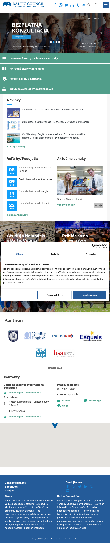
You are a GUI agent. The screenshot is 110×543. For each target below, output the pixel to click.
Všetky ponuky (66, 204)
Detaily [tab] (55, 254)
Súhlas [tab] (19, 254)
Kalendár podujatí (17, 215)
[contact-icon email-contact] (83, 5)
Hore (98, 535)
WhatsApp (95, 400)
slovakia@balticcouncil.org (25, 392)
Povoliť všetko (90, 295)
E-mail (66, 400)
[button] (8, 33)
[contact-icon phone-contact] (77, 5)
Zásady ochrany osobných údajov (15, 486)
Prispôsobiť (53, 295)
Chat (65, 405)
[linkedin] (72, 5)
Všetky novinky (16, 146)
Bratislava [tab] (55, 367)
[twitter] (66, 5)
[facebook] (54, 4)
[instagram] (60, 5)
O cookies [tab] (91, 254)
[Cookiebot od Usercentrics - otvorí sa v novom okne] (94, 246)
